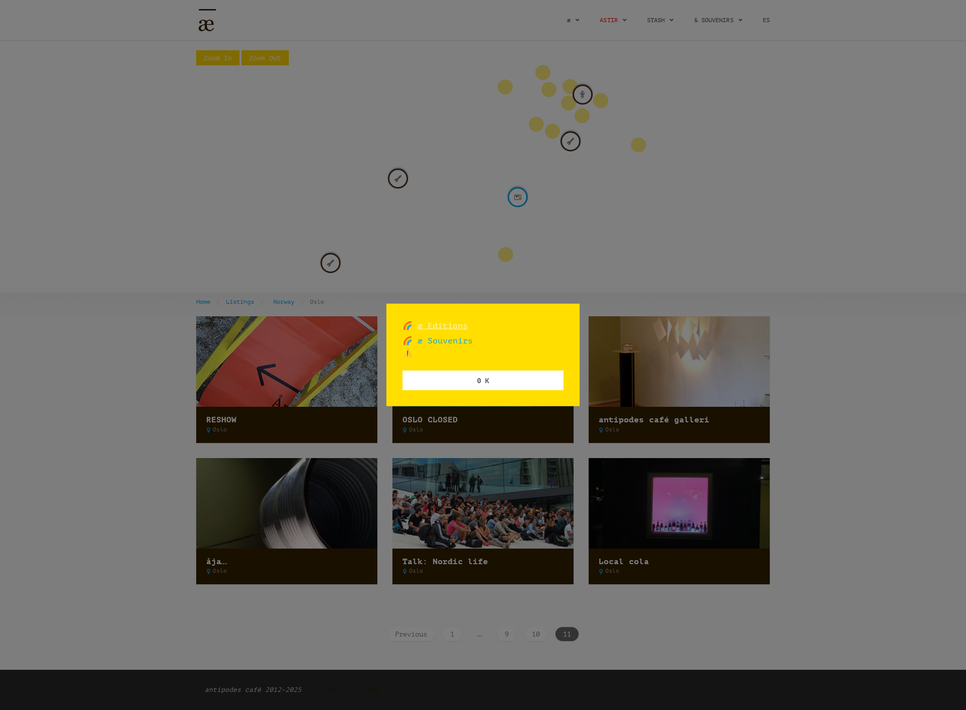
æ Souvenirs (443, 340)
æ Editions (443, 325)
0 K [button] (483, 380)
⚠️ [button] (408, 353)
